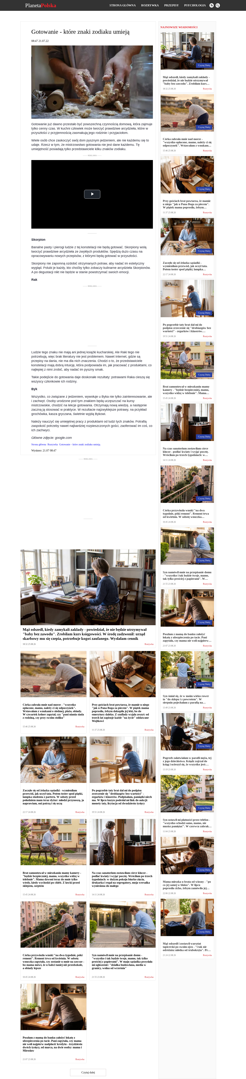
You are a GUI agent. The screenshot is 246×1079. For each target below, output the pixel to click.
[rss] (211, 5)
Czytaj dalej (88, 1072)
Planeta (40, 5)
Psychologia (195, 5)
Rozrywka (150, 5)
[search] (218, 5)
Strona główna (122, 5)
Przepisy (171, 5)
